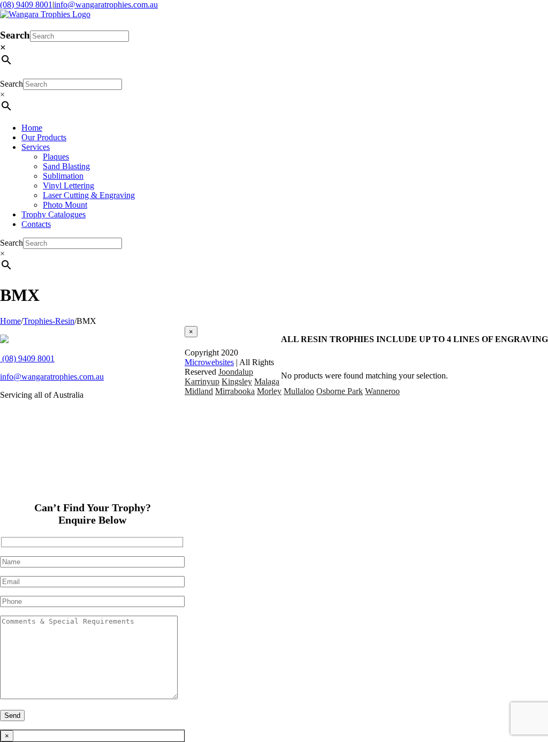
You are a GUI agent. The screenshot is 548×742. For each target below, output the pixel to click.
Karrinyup (202, 381)
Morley (269, 391)
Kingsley (237, 381)
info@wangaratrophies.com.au (106, 4)
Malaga (266, 381)
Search (15, 35)
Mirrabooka (235, 391)
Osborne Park (339, 391)
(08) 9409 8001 (26, 4)
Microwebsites (209, 362)
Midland (199, 391)
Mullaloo (299, 391)
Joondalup (235, 371)
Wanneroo (382, 391)
